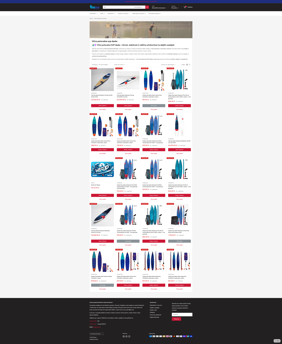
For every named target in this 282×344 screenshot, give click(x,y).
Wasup (93, 182)
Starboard (94, 93)
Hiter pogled (102, 109)
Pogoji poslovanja (154, 317)
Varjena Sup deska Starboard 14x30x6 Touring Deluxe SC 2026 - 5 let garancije (127, 231)
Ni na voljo (154, 105)
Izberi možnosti (102, 105)
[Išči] (147, 7)
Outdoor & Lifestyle (123, 13)
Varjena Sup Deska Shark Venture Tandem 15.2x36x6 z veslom (101, 277)
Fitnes (101, 13)
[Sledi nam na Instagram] (126, 336)
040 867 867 (93, 324)
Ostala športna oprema (138, 13)
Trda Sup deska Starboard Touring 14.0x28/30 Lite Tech (125, 96)
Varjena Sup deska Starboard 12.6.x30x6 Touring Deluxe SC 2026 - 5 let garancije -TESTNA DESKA (127, 186)
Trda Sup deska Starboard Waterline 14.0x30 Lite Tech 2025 (179, 141)
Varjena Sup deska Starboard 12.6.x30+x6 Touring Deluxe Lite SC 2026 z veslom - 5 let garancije (179, 97)
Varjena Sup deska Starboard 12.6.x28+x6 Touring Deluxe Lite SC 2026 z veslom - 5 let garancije (153, 232)
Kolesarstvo (111, 13)
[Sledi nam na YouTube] (129, 336)
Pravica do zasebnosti (155, 315)
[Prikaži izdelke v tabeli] (187, 64)
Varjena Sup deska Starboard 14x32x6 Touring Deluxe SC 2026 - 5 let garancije (152, 141)
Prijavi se (176, 319)
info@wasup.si (97, 327)
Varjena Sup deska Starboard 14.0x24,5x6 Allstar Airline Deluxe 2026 (178, 231)
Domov (91, 18)
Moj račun (174, 8)
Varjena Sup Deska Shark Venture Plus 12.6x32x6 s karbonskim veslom (126, 141)
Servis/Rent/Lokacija (154, 13)
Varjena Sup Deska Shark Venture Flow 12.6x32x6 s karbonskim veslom (100, 141)
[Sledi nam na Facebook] (124, 336)
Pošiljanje (152, 312)
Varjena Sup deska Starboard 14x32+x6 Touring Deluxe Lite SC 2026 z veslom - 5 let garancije (179, 186)
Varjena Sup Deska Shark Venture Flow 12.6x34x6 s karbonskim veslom (126, 277)
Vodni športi (93, 13)
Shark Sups (145, 93)
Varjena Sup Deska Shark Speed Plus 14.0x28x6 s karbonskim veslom (151, 277)
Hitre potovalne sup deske (100, 18)
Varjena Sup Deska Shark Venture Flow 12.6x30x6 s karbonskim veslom (152, 96)
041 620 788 (93, 321)
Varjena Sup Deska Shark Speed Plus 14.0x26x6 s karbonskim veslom (177, 277)
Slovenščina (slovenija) (95, 333)
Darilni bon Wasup (95, 185)
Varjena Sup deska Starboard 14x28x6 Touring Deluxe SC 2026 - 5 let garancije (152, 185)
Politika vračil (153, 310)
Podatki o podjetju (154, 307)
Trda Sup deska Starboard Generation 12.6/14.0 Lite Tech (100, 231)
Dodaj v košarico (179, 105)
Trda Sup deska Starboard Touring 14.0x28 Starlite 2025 (101, 96)
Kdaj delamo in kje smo (156, 305)
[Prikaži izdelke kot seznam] (189, 64)
